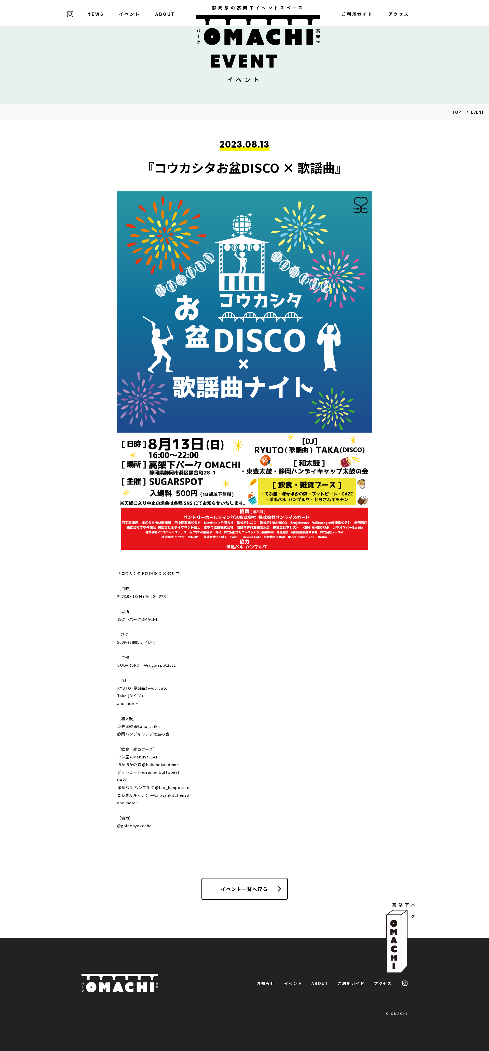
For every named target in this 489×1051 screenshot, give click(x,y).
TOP (456, 112)
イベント (129, 14)
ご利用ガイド (357, 14)
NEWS (95, 14)
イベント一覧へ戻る (244, 889)
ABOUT (165, 14)
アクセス (398, 14)
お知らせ (266, 983)
